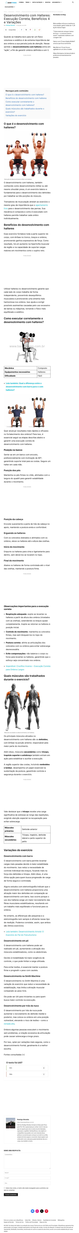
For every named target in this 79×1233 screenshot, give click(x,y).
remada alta (9, 1024)
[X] (26, 30)
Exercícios (11, 11)
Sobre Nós (28, 1220)
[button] (73, 2)
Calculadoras (9, 7)
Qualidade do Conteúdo (49, 1220)
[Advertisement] (37, 70)
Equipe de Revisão (9, 1222)
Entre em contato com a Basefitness (13, 1220)
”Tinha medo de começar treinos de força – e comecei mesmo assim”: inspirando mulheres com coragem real (63, 34)
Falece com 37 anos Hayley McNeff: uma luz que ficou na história (64, 42)
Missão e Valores (36, 1220)
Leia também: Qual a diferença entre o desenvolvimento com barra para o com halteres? (24, 386)
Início (5, 11)
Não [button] (26, 1074)
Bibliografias (61, 1220)
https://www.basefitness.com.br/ (25, 1122)
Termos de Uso (20, 1222)
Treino (27, 2)
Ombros (18, 11)
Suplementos (56, 2)
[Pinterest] (30, 30)
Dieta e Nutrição (37, 2)
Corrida (21, 2)
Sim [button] (26, 1068)
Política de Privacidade (31, 1222)
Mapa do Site (43, 1222)
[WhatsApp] (35, 30)
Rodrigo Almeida (10, 25)
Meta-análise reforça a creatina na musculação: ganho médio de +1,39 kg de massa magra (64, 25)
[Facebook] (21, 30)
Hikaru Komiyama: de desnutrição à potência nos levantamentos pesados (64, 55)
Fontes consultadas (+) (14, 1054)
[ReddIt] (39, 30)
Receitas (47, 2)
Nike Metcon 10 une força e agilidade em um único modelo (62, 48)
